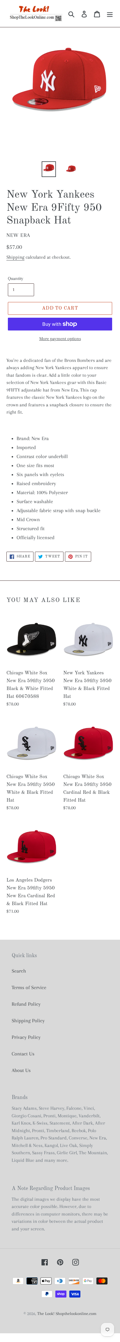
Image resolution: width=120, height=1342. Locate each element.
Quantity (15, 278)
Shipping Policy (28, 1020)
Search (19, 971)
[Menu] (109, 13)
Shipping (15, 257)
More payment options (60, 338)
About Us (21, 1070)
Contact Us (23, 1054)
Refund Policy (26, 1004)
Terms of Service (29, 987)
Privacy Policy (26, 1037)
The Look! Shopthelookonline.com (66, 1313)
